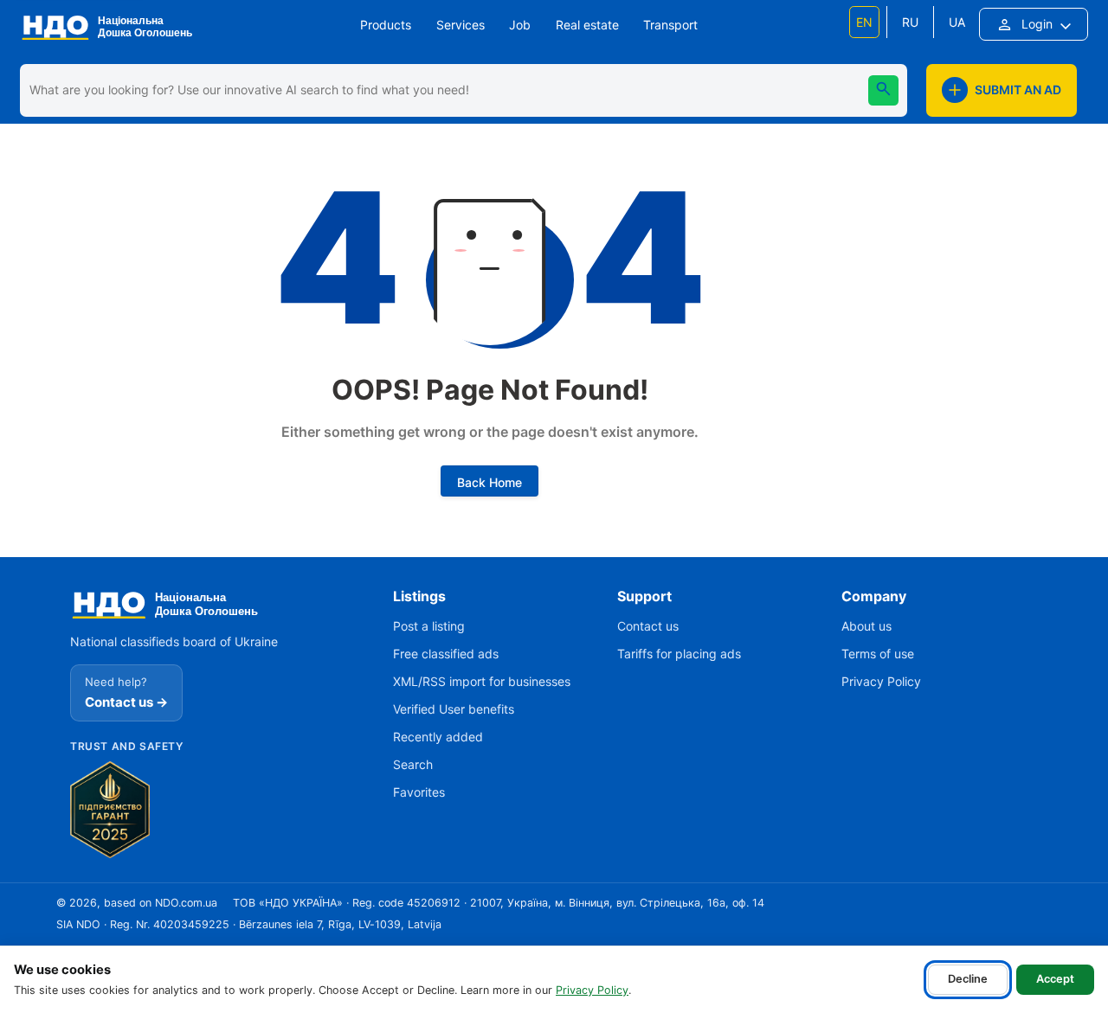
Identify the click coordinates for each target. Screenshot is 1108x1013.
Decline (968, 978)
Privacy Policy (592, 990)
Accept (1055, 978)
